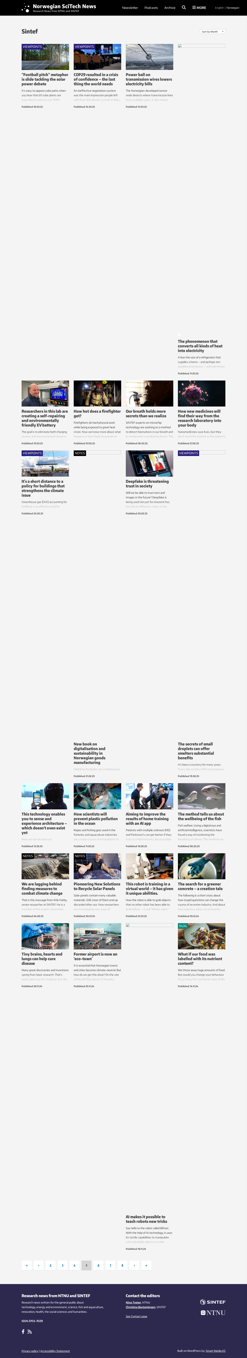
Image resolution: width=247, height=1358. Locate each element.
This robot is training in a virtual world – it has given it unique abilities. (149, 888)
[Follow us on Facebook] (23, 1331)
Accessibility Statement (55, 1351)
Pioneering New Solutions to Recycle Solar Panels (97, 886)
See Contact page (136, 1316)
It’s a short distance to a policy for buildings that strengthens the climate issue (43, 488)
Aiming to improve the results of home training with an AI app (147, 818)
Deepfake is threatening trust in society (147, 483)
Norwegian (233, 7)
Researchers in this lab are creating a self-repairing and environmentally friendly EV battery (45, 418)
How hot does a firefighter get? (97, 413)
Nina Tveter (133, 1302)
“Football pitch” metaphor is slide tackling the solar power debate (45, 79)
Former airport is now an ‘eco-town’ (95, 956)
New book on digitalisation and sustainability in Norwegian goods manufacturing (89, 753)
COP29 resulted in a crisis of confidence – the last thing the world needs (96, 79)
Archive (169, 8)
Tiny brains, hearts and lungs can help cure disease (42, 958)
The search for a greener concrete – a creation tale (200, 886)
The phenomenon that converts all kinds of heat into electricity (200, 346)
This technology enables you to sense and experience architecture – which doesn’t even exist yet (44, 823)
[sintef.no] (210, 1302)
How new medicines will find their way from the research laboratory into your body (199, 418)
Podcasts (151, 8)
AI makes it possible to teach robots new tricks (146, 1219)
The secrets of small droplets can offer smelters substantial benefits (196, 750)
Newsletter (130, 8)
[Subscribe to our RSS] (30, 1331)
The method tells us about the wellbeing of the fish (201, 816)
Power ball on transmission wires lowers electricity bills (149, 79)
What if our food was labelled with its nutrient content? (200, 958)
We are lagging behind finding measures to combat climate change (42, 888)
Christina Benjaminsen (140, 1307)
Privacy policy (30, 1351)
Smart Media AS (215, 1350)
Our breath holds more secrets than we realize (146, 413)
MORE (201, 8)
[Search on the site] (184, 7)
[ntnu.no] (210, 1313)
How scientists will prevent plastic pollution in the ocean (96, 818)
